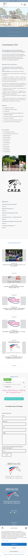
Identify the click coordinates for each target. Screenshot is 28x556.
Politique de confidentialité (8, 554)
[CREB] (11, 4)
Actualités (13, 263)
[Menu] (24, 4)
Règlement (4, 206)
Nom (3, 415)
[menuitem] (21, 4)
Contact (15, 0)
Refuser (14, 547)
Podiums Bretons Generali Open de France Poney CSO (14, 287)
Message (4, 432)
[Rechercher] (21, 4)
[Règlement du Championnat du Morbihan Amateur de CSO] (14, 348)
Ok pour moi (14, 544)
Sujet (3, 427)
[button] (26, 528)
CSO (16, 263)
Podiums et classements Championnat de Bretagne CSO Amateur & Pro (14, 309)
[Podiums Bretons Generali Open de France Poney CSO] (14, 279)
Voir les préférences (14, 551)
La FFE (14, 524)
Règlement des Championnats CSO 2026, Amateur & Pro (14, 332)
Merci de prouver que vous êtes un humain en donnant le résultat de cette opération (12, 447)
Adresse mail (4, 421)
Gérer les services (5, 540)
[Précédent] (4, 295)
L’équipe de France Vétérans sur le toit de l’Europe (14, 265)
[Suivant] (24, 295)
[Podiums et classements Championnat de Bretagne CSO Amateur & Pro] (14, 301)
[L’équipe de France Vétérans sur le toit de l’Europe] (14, 255)
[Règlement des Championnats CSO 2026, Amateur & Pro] (14, 324)
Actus (12, 0)
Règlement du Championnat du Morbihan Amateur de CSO (14, 357)
